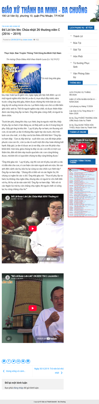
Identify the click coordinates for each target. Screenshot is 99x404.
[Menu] (3, 11)
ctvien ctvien (27, 40)
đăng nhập (18, 388)
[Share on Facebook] (9, 361)
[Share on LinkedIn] (28, 361)
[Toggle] (71, 35)
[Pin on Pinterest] (23, 361)
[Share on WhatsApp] (4, 361)
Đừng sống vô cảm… (15, 371)
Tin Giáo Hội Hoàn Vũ (11, 26)
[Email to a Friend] (18, 361)
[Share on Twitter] (13, 361)
